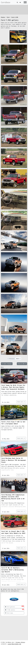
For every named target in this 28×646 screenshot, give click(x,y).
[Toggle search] (17, 2)
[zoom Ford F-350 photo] (25, 42)
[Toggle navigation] (24, 2)
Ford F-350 (14, 17)
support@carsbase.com (14, 644)
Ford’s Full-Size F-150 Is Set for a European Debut (13, 423)
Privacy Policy (20, 642)
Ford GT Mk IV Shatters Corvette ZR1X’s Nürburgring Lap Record (12, 570)
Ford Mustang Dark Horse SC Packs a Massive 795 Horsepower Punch (13, 460)
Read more (20, 401)
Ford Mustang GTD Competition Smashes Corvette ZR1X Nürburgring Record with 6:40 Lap (12, 497)
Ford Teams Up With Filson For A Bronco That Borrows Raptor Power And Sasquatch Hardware (13, 387)
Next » (18, 358)
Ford (8, 17)
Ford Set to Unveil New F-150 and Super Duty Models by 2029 (13, 532)
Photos (3, 17)
